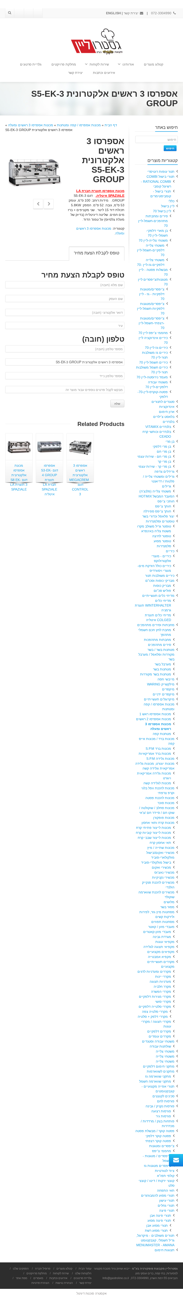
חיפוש (170, 148)
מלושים (169, 902)
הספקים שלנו (21, 1268)
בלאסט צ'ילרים (163, 417)
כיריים (170, 551)
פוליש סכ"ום (162, 590)
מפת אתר (21, 1278)
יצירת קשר (131, 13)
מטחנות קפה (162, 734)
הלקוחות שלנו (83, 1273)
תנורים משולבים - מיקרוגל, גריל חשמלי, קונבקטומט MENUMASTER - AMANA (155, 1240)
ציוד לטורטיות (164, 1171)
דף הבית (111, 125)
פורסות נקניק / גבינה (160, 1106)
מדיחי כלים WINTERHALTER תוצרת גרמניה (153, 605)
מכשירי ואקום (161, 867)
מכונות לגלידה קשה (157, 783)
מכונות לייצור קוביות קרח (153, 833)
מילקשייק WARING (160, 684)
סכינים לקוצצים (163, 1096)
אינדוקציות (166, 407)
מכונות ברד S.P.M (158, 748)
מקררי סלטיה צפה (155, 1011)
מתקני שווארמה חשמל (155, 1081)
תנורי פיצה (166, 1210)
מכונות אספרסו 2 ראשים (153, 719)
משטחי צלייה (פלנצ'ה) (155, 491)
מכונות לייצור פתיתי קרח (153, 828)
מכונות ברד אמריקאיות (155, 753)
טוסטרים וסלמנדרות (160, 521)
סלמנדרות (164, 546)
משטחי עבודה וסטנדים (158, 1041)
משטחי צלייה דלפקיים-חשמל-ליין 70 (150, 250)
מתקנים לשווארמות (160, 1071)
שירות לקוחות (99, 64)
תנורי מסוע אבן (157, 1225)
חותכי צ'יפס (166, 501)
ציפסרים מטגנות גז (157, 1166)
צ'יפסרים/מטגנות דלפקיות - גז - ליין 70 (151, 294)
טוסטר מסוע (162, 541)
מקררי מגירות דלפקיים (155, 996)
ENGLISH (113, 13)
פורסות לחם (165, 1101)
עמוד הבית (85, 1268)
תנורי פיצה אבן (160, 1215)
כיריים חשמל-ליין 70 (153, 362)
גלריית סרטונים (30, 64)
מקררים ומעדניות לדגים (154, 971)
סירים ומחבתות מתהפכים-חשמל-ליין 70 (153, 221)
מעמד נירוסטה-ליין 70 (152, 377)
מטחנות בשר (162, 669)
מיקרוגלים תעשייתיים (159, 699)
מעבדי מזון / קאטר (161, 927)
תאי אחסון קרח (160, 843)
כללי (171, 201)
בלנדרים (168, 422)
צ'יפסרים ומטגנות (161, 1146)
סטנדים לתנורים (163, 402)
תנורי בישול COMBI (160, 176)
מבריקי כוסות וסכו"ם (159, 580)
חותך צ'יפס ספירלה (157, 511)
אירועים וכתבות (104, 73)
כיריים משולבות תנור (159, 575)
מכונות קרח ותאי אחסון (158, 823)
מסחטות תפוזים (162, 922)
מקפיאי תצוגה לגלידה (158, 947)
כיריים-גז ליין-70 (156, 347)
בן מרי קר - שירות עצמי (154, 466)
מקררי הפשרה (161, 991)
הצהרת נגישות (64, 1283)
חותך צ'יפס (163, 506)
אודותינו (128, 64)
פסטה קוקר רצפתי (158, 1141)
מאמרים (38, 1278)
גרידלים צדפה (164, 471)
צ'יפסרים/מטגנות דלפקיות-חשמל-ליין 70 (150, 308)
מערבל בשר (163, 664)
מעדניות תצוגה (160, 981)
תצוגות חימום (164, 1250)
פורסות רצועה (161, 1111)
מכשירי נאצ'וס (164, 872)
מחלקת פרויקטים (63, 64)
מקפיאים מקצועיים (160, 952)
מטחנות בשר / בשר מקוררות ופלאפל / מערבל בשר (156, 654)
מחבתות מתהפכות (157, 640)
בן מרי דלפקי (162, 446)
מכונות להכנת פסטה (159, 798)
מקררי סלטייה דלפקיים (155, 1006)
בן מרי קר (164, 461)
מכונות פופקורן (163, 818)
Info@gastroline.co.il (115, 1278)
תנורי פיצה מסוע (159, 1220)
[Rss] (19, 13)
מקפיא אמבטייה (159, 957)
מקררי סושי (163, 1001)
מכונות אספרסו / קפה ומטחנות (79, 125)
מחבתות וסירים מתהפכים (155, 625)
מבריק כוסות (162, 585)
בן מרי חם (164, 451)
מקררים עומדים (160, 1036)
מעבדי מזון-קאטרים (157, 932)
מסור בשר (167, 907)
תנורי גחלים (166, 1205)
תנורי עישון (166, 1200)
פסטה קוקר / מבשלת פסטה (154, 1131)
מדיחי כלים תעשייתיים (158, 595)
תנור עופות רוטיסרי (160, 171)
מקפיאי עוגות (164, 942)
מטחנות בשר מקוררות (155, 674)
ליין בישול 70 (162, 211)
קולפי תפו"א (165, 1176)
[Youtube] (28, 13)
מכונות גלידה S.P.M (160, 758)
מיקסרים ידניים (163, 694)
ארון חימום (166, 412)
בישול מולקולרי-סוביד (156, 862)
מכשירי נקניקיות (163, 877)
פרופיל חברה (42, 1268)
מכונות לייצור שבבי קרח (154, 838)
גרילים (166, 486)
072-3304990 (161, 13)
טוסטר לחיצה (161, 536)
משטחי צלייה (165, 1051)
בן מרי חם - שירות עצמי (154, 456)
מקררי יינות (163, 976)
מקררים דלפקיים (159, 1031)
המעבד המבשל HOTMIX (156, 496)
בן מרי (170, 441)
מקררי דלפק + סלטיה (153, 1016)
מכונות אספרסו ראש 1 (155, 714)
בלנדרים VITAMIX (158, 427)
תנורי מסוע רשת (156, 1230)
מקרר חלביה (162, 986)
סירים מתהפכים (159, 645)
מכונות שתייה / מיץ (160, 848)
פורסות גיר (163, 1116)
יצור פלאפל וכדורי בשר (158, 516)
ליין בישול (167, 206)
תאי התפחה (165, 1190)
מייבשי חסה (166, 679)
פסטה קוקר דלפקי (158, 1136)
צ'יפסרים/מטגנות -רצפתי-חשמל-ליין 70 (151, 323)
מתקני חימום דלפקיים (158, 1066)
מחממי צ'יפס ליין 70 (153, 333)
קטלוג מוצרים (153, 64)
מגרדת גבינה (162, 937)
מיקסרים (168, 689)
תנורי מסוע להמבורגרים (157, 1195)
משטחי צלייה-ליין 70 (153, 240)
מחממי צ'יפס (161, 1151)
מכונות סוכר (166, 803)
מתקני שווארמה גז (158, 1076)
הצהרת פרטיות (40, 1283)
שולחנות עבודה (160, 1046)
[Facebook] (37, 13)
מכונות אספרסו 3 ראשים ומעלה (30, 125)
